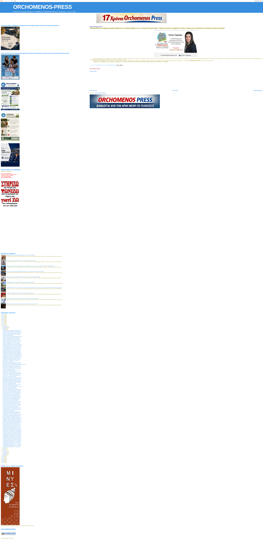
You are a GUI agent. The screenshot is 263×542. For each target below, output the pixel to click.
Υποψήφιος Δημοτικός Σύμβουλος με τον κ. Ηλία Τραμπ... (12, 427)
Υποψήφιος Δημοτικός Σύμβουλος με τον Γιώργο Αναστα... (12, 434)
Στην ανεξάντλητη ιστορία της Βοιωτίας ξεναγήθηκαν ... (12, 337)
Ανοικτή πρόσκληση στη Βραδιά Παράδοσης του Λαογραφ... (12, 386)
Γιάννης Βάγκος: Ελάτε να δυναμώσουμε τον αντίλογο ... (12, 362)
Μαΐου (4, 447)
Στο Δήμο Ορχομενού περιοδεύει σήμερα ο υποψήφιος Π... (12, 382)
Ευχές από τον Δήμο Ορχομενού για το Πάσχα (10, 388)
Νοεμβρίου (5, 453)
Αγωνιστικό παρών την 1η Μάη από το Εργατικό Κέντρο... (12, 430)
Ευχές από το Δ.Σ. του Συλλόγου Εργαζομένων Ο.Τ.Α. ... (12, 375)
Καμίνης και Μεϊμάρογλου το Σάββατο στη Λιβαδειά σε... (12, 416)
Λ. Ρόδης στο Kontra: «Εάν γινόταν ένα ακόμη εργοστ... (12, 368)
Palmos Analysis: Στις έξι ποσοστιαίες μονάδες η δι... (11, 426)
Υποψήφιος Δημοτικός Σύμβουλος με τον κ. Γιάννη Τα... (12, 442)
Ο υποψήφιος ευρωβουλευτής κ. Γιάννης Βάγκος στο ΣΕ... (12, 345)
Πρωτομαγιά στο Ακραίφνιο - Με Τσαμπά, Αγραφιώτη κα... (12, 437)
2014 (3, 319)
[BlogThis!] (118, 65)
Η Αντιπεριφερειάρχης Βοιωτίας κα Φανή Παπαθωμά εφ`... (12, 380)
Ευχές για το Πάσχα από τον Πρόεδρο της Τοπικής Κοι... (12, 347)
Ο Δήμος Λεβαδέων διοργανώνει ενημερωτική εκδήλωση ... (12, 414)
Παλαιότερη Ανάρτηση (257, 90)
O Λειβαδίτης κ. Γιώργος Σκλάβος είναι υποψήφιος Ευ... (12, 419)
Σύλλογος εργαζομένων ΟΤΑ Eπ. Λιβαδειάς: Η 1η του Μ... (12, 432)
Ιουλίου (4, 449)
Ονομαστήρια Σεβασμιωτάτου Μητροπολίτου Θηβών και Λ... (12, 418)
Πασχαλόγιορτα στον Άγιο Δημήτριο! (9, 410)
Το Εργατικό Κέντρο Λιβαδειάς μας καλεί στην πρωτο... (12, 370)
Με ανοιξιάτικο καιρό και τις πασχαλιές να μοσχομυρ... (11, 394)
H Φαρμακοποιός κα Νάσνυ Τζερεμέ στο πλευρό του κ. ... (12, 357)
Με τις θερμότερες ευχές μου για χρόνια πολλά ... (11, 400)
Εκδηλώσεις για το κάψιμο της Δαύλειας (9, 371)
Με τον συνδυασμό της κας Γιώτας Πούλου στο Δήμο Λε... (12, 425)
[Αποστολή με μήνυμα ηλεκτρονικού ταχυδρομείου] (117, 65)
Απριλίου (4, 329)
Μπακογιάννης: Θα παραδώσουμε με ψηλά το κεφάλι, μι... (12, 378)
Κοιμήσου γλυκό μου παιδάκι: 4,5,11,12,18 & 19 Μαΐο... (12, 433)
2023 (3, 459)
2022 (3, 458)
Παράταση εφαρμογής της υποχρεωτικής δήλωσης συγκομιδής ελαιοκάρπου (21, 282)
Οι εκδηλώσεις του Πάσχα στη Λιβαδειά (9, 387)
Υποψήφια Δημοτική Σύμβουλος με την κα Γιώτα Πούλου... (12, 443)
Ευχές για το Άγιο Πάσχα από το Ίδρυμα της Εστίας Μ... (12, 381)
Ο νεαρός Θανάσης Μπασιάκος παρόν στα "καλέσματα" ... (12, 349)
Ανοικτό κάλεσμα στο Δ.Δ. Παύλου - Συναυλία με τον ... (12, 446)
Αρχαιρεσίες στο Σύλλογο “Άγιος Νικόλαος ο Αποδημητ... (12, 390)
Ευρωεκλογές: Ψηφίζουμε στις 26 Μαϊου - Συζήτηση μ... (12, 334)
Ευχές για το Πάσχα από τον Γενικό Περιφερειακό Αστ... (12, 392)
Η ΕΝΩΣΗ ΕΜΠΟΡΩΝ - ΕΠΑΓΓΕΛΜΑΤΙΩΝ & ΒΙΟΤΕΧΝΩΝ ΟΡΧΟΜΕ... (14, 364)
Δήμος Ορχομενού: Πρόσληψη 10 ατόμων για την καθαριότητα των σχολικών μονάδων (22, 298)
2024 (3, 460)
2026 (3, 462)
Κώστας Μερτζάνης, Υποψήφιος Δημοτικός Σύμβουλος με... (12, 353)
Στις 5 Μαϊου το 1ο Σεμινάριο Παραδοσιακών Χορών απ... (12, 363)
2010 (3, 315)
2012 (3, 317)
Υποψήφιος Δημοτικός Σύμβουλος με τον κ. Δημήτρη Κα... (12, 429)
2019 (3, 325)
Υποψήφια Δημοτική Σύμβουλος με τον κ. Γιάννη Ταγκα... (12, 436)
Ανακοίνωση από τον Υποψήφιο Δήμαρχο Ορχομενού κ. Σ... (13, 417)
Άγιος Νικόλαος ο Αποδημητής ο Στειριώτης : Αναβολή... (12, 403)
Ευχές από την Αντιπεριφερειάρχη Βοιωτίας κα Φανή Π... (12, 391)
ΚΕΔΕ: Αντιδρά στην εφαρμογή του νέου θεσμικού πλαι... (12, 366)
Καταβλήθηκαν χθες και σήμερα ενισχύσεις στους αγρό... (12, 379)
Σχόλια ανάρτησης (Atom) (100, 92)
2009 (3, 314)
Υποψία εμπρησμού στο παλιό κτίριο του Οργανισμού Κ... (12, 441)
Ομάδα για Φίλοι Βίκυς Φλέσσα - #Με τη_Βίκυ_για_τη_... (12, 423)
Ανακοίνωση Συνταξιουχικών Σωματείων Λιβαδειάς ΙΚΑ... (12, 421)
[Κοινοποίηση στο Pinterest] (122, 65)
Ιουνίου (4, 448)
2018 (3, 324)
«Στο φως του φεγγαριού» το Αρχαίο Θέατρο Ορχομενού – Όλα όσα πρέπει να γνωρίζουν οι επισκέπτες (25, 271)
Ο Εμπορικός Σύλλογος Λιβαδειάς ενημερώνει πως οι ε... (12, 415)
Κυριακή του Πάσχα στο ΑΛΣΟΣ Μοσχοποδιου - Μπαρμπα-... (13, 336)
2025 (3, 461)
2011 (3, 316)
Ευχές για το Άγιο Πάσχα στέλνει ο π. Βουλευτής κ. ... (11, 360)
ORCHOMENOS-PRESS (42, 7)
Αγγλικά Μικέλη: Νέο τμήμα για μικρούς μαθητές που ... (12, 358)
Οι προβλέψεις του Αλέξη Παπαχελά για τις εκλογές (11, 413)
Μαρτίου (4, 328)
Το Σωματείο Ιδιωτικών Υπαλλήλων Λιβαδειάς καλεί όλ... (12, 412)
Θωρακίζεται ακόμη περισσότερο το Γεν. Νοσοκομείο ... (12, 332)
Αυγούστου (5, 450)
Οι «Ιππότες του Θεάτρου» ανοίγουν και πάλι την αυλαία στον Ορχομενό (20, 293)
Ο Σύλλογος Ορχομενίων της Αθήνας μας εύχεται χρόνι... (12, 407)
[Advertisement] (123, 80)
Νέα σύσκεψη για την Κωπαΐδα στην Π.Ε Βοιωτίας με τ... (12, 372)
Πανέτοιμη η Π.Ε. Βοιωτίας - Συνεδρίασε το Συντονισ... (12, 374)
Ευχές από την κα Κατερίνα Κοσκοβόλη (9, 376)
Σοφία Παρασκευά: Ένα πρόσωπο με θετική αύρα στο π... (12, 356)
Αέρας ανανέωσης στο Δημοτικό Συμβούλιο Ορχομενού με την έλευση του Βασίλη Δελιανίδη (23, 276)
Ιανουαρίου (5, 326)
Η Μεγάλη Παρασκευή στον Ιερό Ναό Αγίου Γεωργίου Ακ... (12, 393)
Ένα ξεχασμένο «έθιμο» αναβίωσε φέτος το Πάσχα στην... (12, 438)
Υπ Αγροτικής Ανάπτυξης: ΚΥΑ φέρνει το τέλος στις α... (12, 339)
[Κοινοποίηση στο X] (119, 65)
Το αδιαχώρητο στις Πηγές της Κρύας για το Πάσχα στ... (12, 405)
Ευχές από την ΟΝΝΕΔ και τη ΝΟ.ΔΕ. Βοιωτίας (10, 385)
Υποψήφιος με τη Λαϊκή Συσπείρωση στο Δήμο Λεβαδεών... (12, 431)
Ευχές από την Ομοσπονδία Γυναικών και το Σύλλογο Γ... (12, 384)
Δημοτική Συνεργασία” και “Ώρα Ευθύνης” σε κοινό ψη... (12, 404)
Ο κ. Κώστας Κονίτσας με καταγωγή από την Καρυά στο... (12, 439)
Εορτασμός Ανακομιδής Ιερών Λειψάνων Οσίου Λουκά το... (12, 420)
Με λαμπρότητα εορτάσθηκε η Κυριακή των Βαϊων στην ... (12, 351)
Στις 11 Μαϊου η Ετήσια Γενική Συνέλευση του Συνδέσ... (12, 359)
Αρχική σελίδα (175, 90)
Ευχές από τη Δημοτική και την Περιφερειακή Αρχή (11, 395)
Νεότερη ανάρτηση (93, 90)
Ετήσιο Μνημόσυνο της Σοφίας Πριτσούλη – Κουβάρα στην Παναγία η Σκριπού (21, 260)
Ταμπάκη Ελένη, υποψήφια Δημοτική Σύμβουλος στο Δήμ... (12, 373)
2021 (3, 457)
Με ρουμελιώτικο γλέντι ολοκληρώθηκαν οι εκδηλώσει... (12, 435)
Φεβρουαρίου (5, 327)
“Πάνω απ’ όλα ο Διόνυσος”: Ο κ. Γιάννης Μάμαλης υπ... (12, 354)
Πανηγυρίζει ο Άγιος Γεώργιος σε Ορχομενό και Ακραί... (12, 397)
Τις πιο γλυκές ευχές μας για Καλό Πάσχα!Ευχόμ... (11, 399)
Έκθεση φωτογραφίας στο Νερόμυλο (9, 369)
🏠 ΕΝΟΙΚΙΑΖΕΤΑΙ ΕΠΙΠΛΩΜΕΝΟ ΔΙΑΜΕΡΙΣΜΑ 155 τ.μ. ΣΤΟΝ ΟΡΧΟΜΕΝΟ (21, 255)
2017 (3, 323)
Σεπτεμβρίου (5, 451)
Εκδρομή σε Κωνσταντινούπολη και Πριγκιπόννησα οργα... (12, 355)
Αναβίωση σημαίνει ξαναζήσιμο (8, 335)
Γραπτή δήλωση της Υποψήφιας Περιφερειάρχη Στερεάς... (12, 330)
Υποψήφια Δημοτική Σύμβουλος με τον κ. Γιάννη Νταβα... (12, 445)
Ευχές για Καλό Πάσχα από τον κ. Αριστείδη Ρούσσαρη (12, 377)
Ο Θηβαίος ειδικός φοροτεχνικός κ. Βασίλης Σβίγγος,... (12, 350)
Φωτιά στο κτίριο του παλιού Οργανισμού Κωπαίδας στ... (12, 422)
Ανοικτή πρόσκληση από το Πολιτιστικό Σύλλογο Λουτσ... (12, 408)
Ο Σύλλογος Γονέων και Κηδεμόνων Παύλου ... (11, 406)
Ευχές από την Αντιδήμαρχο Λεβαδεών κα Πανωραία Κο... (12, 401)
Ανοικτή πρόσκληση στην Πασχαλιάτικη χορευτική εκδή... (12, 396)
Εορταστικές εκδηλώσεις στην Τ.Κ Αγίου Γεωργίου (11, 342)
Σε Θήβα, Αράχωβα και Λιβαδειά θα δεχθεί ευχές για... (11, 398)
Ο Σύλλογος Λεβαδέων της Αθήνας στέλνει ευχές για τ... (12, 348)
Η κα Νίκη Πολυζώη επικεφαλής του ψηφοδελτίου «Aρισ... (12, 331)
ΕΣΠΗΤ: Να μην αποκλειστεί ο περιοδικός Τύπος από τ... (12, 341)
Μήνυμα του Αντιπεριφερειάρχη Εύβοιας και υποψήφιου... (12, 389)
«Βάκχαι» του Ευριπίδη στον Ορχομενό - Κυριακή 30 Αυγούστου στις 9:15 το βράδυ (22, 303)
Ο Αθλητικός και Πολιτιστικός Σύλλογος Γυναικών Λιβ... (12, 424)
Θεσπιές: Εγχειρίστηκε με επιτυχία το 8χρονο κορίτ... (11, 402)
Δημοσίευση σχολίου (93, 71)
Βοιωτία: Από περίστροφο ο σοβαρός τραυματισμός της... (12, 428)
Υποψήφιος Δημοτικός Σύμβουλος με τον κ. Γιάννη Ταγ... (12, 444)
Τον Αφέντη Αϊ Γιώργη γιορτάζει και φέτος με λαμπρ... (11, 411)
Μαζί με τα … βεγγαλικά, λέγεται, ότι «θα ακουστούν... (11, 338)
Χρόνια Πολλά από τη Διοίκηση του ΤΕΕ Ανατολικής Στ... (12, 367)
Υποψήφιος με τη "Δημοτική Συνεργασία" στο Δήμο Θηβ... (12, 352)
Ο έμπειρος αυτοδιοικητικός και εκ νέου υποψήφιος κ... (12, 343)
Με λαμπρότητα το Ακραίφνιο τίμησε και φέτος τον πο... (12, 409)
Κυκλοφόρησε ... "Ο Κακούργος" (8, 361)
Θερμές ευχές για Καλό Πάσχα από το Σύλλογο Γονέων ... (12, 365)
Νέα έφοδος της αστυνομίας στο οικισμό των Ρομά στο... (12, 340)
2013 (3, 318)
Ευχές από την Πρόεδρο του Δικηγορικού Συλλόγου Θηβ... (12, 344)
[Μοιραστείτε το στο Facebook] (120, 65)
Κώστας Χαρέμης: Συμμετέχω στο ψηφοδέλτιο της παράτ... (12, 346)
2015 (3, 320)
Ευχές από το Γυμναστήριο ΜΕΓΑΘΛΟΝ (9, 383)
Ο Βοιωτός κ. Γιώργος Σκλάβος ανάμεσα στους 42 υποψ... (12, 333)
